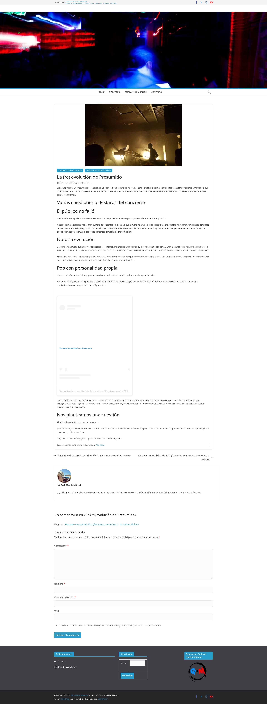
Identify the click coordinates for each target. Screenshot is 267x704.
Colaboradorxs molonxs (65, 667)
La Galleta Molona (84, 183)
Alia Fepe (100, 445)
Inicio (102, 92)
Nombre (59, 583)
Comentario (61, 545)
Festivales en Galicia (136, 92)
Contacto (156, 92)
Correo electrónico (65, 597)
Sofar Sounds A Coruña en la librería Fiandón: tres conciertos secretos (95, 455)
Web (56, 610)
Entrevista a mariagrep (76, 2)
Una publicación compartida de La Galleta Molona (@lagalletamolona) (90, 391)
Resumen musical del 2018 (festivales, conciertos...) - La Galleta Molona (102, 524)
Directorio (115, 92)
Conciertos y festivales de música (98, 170)
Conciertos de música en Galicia (70, 170)
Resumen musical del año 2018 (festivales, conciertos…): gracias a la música (173, 457)
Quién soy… (59, 661)
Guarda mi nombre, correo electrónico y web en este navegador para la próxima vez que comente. (109, 625)
